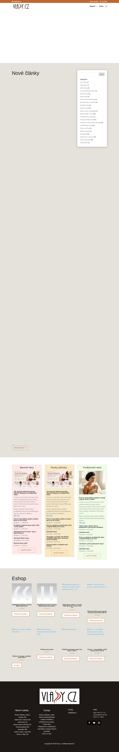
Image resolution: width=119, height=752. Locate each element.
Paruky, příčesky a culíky (47, 715)
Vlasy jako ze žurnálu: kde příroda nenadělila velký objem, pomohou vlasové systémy (57, 538)
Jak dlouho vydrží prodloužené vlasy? (91, 543)
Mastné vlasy (84, 94)
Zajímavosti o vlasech (86, 137)
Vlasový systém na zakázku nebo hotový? (57, 545)
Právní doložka (94, 1)
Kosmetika (55, 311)
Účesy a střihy (84, 128)
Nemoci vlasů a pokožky (87, 111)
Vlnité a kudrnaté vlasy (87, 99)
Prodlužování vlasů (25, 192)
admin (18, 124)
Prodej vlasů (47, 724)
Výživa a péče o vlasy (86, 114)
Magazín (92, 6)
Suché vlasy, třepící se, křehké (26, 308)
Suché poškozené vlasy (52, 124)
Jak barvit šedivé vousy (21, 538)
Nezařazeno (84, 142)
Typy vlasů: (32, 124)
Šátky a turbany (37, 192)
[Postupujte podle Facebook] (89, 723)
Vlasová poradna (85, 140)
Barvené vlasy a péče (20, 543)
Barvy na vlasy (46, 733)
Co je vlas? (83, 82)
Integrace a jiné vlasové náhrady (90, 122)
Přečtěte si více (58, 47)
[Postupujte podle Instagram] (99, 723)
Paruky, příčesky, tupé (54, 126)
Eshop (101, 6)
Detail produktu (20, 614)
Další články (19, 448)
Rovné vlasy (63, 124)
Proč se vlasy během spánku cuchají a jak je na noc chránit (37, 185)
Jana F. (18, 529)
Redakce (18, 540)
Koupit (17, 665)
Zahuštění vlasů (20, 367)
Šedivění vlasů (84, 105)
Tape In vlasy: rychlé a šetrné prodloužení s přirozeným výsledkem (40, 248)
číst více (17, 516)
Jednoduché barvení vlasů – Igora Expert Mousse (25, 532)
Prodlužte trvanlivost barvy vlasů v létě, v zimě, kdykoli (26, 525)
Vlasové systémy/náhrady (47, 717)
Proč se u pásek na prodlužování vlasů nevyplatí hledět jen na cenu (40, 427)
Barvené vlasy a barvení (31, 126)
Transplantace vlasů (86, 117)
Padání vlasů (43, 126)
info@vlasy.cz (72, 712)
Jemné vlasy (40, 124)
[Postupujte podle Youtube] (94, 723)
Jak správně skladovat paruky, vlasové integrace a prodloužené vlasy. (59, 33)
